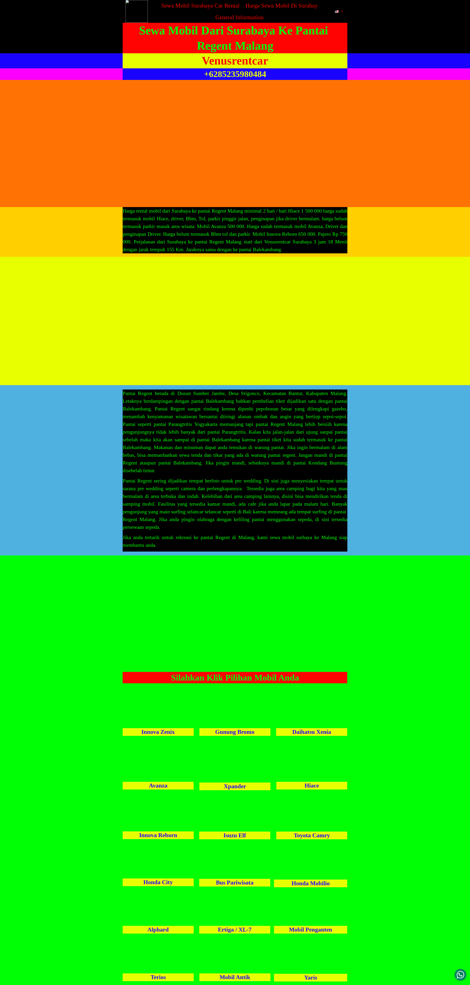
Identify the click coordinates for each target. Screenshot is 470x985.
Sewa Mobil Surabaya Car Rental (200, 5)
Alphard (158, 929)
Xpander (235, 786)
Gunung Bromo (234, 732)
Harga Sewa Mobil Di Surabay (281, 5)
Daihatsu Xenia (311, 732)
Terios (158, 977)
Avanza (158, 785)
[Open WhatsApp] (460, 975)
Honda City (158, 882)
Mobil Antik (235, 977)
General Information (239, 17)
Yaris (310, 977)
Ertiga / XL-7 (235, 929)
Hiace (312, 785)
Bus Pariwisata (235, 882)
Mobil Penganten (310, 929)
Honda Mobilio (311, 883)
